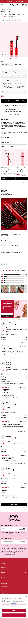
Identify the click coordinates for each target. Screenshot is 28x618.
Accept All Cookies (14, 615)
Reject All (14, 610)
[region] (14, 606)
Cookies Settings (14, 606)
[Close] (26, 596)
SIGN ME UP (7, 316)
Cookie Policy (14, 603)
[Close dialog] (26, 300)
